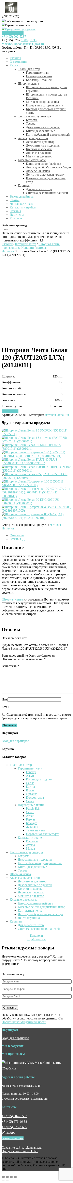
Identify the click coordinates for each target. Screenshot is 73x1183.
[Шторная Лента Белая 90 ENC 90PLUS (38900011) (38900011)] (36, 503)
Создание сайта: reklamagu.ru (22, 1147)
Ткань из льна (35, 830)
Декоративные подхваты (43, 127)
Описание (17, 535)
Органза (31, 794)
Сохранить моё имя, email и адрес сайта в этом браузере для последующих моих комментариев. (36, 716)
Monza (30, 848)
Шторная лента (28, 83)
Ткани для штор (29, 69)
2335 (33, 40)
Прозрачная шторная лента (44, 105)
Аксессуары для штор (33, 138)
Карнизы (24, 185)
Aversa (30, 845)
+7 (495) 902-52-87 (14, 1116)
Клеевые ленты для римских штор (41, 907)
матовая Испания (57, 415)
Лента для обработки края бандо (48, 167)
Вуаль (30, 790)
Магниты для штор (39, 156)
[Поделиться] (7, 1177)
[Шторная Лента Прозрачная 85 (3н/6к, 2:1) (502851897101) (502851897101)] (36, 518)
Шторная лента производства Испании (31, 245)
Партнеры (17, 214)
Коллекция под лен (39, 779)
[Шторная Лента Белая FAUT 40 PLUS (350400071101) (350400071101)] (36, 463)
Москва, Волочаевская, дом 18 (23, 44)
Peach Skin (33, 808)
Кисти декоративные (40, 131)
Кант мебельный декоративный (48, 134)
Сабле (30, 783)
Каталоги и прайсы (23, 207)
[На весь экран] (11, 1177)
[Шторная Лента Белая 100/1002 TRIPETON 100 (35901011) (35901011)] (36, 470)
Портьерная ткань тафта (42, 834)
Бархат (30, 819)
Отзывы (15, 211)
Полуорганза (35, 797)
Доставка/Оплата (21, 203)
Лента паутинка (29, 917)
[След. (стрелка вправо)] (7, 1180)
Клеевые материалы (32, 160)
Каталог (15, 65)
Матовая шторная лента (42, 101)
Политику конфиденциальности (24, 1022)
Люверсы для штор (39, 152)
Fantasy (31, 772)
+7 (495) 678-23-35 (14, 1127)
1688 (24, 40)
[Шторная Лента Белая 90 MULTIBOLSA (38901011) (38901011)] (36, 448)
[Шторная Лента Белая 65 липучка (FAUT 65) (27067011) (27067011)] (36, 441)
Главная (15, 58)
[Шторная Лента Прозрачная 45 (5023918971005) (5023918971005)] (36, 510)
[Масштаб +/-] (15, 1177)
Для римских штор (39, 189)
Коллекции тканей (39, 80)
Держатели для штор (40, 141)
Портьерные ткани (39, 76)
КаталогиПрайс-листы (36, 937)
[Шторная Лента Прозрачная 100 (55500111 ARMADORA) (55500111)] (36, 485)
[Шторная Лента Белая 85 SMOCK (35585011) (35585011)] (36, 434)
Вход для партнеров (15, 741)
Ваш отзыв (10, 666)
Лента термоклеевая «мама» (45, 174)
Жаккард (32, 826)
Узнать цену (10, 411)
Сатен (30, 812)
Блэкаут (31, 823)
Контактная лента (30, 910)
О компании (18, 61)
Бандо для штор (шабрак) (43, 163)
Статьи (14, 200)
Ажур (30, 775)
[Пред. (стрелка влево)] (3, 1180)
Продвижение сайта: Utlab (20, 1151)
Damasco (32, 841)
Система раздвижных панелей (47, 193)
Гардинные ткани (38, 72)
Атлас (30, 815)
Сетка (30, 801)
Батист (30, 786)
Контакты (16, 218)
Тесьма (30, 123)
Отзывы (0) (17, 539)
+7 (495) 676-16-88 (14, 1121)
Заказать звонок (13, 33)
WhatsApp (8, 1132)
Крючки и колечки (39, 149)
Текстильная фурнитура (34, 116)
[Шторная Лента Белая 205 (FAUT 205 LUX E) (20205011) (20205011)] (36, 477)
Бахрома (32, 120)
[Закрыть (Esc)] (3, 1177)
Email (5, 707)
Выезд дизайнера (21, 196)
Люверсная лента (38, 171)
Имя (5, 699)
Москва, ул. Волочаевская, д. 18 (21, 1085)
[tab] (40, 535)
